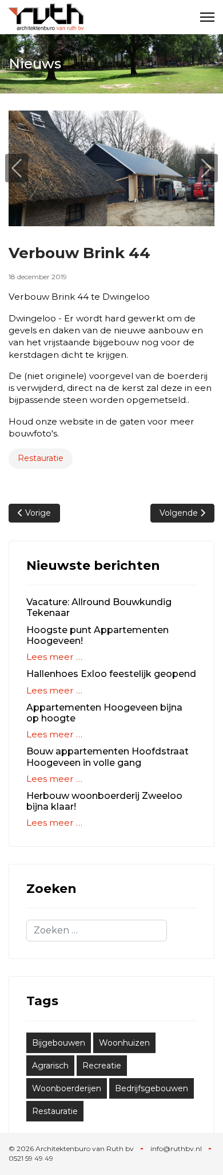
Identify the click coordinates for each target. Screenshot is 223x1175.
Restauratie (40, 458)
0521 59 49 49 (31, 1158)
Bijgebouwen (58, 1043)
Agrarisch (50, 1065)
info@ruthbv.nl (176, 1148)
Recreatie (101, 1065)
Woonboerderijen (66, 1088)
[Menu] (207, 17)
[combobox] (96, 930)
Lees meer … (54, 656)
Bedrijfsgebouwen (151, 1088)
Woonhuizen (124, 1043)
